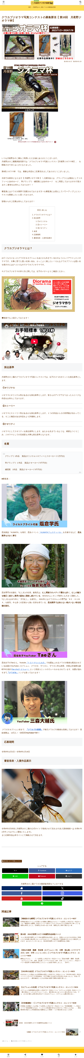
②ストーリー (42, 225)
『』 (36, 663)
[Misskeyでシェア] (70, 728)
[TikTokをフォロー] (62, 898)
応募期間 (37, 234)
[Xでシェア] (14, 728)
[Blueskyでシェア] (51, 728)
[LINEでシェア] (70, 733)
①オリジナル (42, 221)
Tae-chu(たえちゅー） (21, 669)
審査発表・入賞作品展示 (43, 238)
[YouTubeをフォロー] (22, 898)
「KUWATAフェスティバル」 (51, 532)
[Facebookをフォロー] (22, 893)
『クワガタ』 (12, 673)
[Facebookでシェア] (14, 733)
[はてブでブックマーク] (33, 733)
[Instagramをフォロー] (62, 893)
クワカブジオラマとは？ (43, 215)
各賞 (35, 231)
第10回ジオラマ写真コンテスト (12, 861)
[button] (69, 876)
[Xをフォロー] (62, 888)
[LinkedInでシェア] (42, 739)
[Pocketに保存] (51, 733)
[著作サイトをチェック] (22, 888)
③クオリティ (42, 228)
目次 (39, 210)
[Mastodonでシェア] (33, 728)
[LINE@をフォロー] (42, 904)
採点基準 (37, 218)
